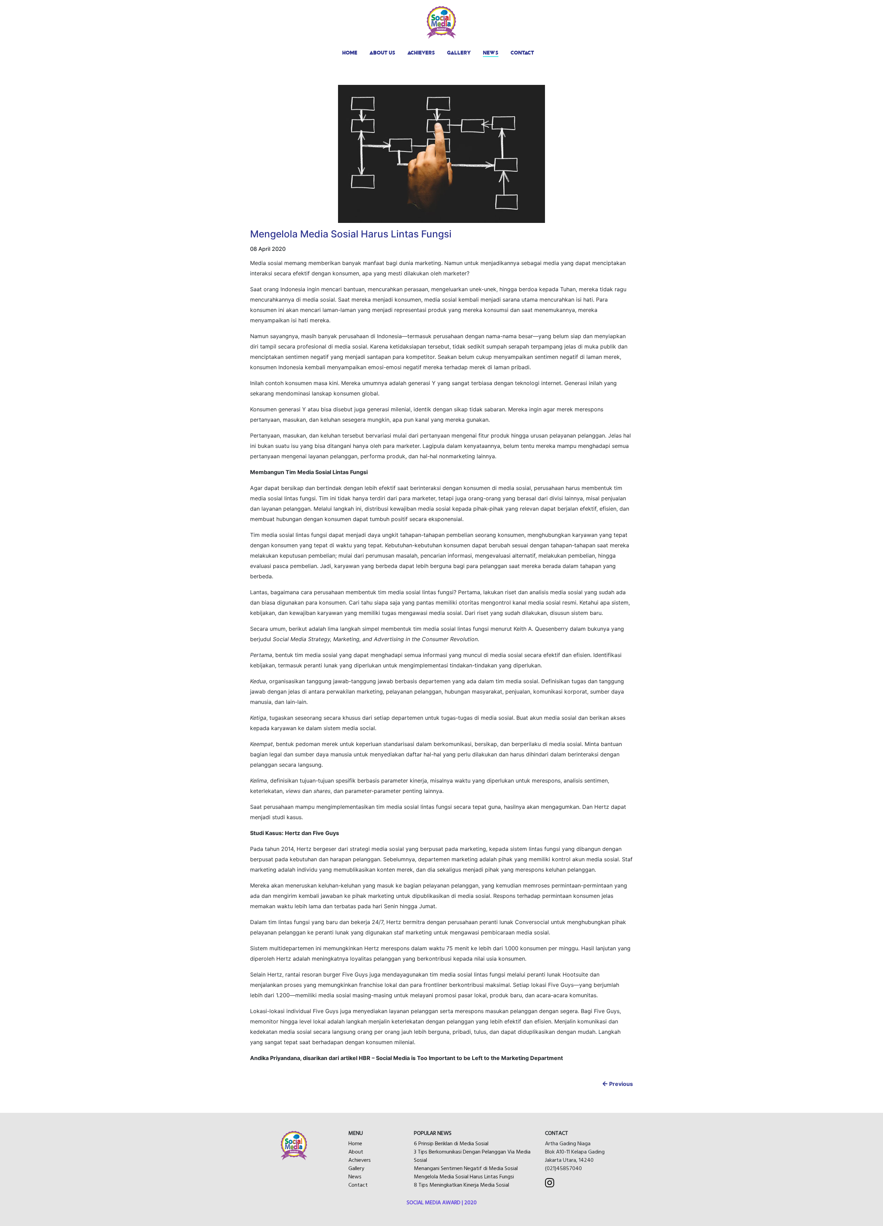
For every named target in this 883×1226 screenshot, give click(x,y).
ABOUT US (382, 52)
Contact (358, 1184)
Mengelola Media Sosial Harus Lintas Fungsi (464, 1176)
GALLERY (459, 52)
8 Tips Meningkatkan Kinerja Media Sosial (461, 1184)
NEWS (490, 52)
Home (355, 1143)
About (355, 1151)
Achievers (359, 1160)
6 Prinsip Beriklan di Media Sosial (451, 1143)
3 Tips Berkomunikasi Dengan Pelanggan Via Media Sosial (472, 1156)
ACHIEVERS (421, 52)
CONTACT (522, 52)
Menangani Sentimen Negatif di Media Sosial (466, 1168)
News (354, 1176)
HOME (349, 52)
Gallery (356, 1168)
